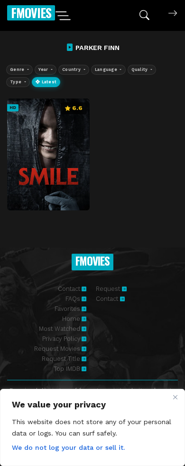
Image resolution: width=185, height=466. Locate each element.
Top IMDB (67, 368)
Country (72, 69)
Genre (18, 69)
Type (16, 81)
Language (107, 69)
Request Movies (57, 348)
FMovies (31, 12)
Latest (48, 81)
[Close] (175, 397)
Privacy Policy (61, 338)
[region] (92, 427)
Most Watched (59, 328)
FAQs (72, 298)
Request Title (61, 358)
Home (71, 318)
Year (43, 69)
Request (109, 288)
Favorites (67, 308)
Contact (69, 288)
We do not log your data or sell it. (68, 447)
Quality (140, 69)
